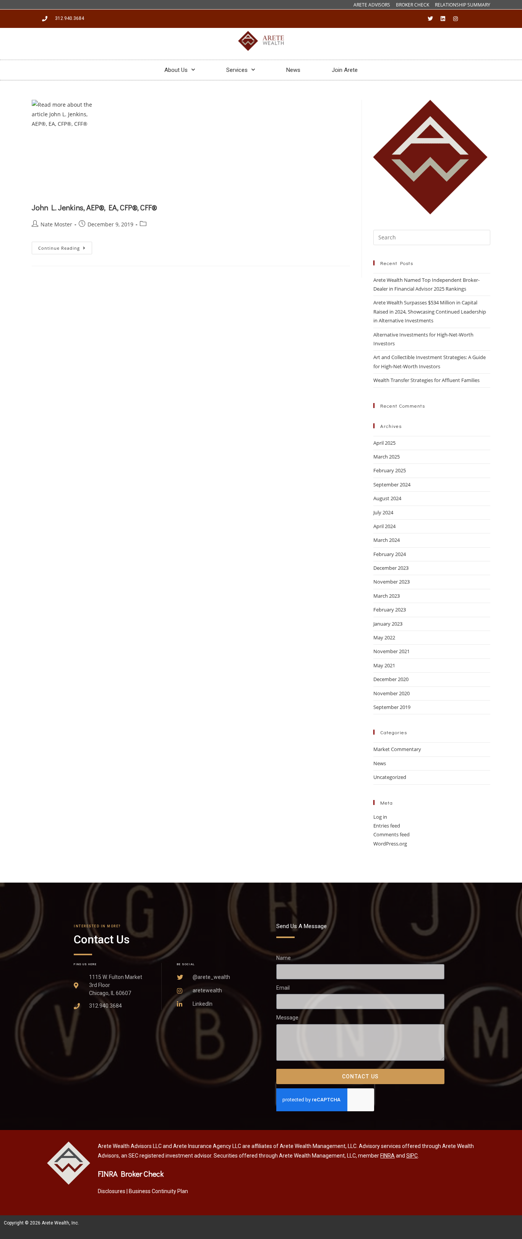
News (293, 70)
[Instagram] (455, 18)
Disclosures (111, 1191)
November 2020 (391, 693)
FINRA (387, 1156)
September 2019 (391, 707)
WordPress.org (390, 843)
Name (283, 958)
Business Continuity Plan (158, 1191)
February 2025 (389, 470)
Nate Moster (56, 224)
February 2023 (389, 609)
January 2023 (387, 623)
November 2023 (391, 581)
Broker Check (412, 5)
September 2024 (391, 484)
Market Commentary (397, 749)
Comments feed (391, 834)
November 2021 (391, 651)
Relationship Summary (462, 5)
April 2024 (384, 526)
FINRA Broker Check (131, 1174)
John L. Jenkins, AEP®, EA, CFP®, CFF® (94, 207)
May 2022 (384, 637)
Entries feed (386, 825)
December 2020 (391, 679)
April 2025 (384, 442)
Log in (380, 816)
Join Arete (345, 70)
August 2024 (387, 498)
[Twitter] (430, 18)
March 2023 (386, 595)
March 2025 (386, 456)
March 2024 (386, 540)
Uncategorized (389, 777)
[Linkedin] (443, 18)
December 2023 (391, 567)
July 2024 (383, 512)
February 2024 (389, 554)
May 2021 (384, 665)
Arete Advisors (371, 5)
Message (287, 1018)
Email (283, 988)
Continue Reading (65, 246)
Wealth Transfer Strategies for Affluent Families (426, 380)
